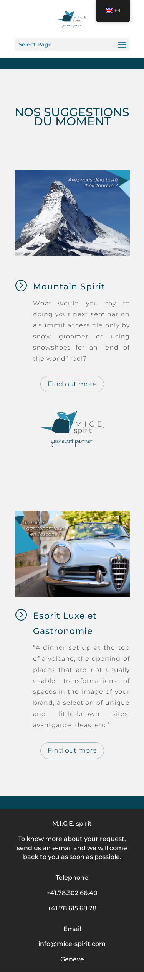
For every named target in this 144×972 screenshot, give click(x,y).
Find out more (72, 384)
